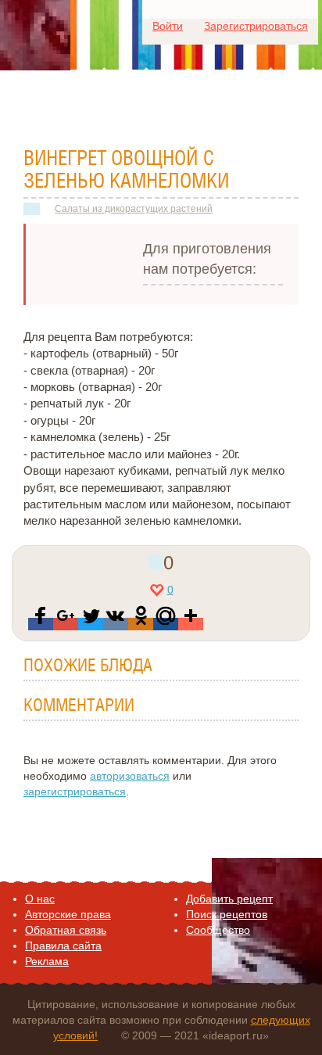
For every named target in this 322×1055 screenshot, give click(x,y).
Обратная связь (65, 930)
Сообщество (218, 930)
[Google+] (65, 624)
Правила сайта (63, 945)
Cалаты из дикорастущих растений (134, 208)
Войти (167, 26)
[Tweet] (90, 624)
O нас (40, 898)
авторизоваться (130, 776)
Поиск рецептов (226, 914)
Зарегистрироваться (256, 26)
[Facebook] (40, 624)
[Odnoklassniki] (140, 624)
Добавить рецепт (229, 898)
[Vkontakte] (115, 624)
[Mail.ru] (165, 624)
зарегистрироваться (74, 791)
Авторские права (68, 914)
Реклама (47, 961)
